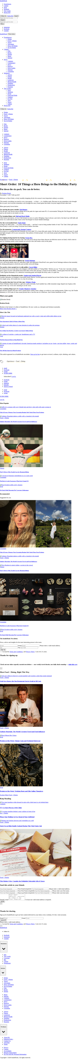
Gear (1, 336)
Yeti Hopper (23, 209)
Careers (6, 1049)
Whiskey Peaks (31, 282)
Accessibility (8, 1051)
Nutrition (10, 83)
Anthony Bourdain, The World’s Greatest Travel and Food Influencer (18, 421)
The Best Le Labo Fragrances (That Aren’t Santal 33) (14, 481)
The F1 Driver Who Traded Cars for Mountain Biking (14, 472)
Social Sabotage (30, 260)
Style (5, 7)
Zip (19, 647)
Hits (5, 955)
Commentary (11, 63)
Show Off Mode (13, 46)
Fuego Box (28, 238)
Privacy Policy (30, 651)
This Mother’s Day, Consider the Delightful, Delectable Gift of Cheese (22, 881)
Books (10, 53)
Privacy (6, 1047)
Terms (6, 1044)
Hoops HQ (7, 12)
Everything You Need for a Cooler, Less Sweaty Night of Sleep (16, 330)
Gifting (10, 104)
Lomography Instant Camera (21, 229)
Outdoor (10, 97)
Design (10, 54)
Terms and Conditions (16, 651)
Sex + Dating (4, 813)
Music (9, 56)
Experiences (7, 4)
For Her (10, 99)
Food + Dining (12, 41)
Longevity (11, 80)
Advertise (7, 1042)
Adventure (11, 44)
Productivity (11, 85)
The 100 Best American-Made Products (10, 350)
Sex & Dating (12, 47)
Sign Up (3, 649)
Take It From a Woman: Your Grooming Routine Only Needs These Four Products (22, 412)
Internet (10, 58)
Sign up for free (35, 354)
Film (9, 51)
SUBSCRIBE (8, 373)
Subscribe (10, 16)
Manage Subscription (10, 1052)
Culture (6, 6)
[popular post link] (25, 407)
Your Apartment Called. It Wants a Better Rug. (12, 321)
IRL (5, 960)
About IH (7, 1037)
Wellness (6, 9)
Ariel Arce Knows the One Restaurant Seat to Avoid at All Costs (20, 681)
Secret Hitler (33, 267)
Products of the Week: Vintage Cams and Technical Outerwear (20, 741)
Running (10, 87)
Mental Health (12, 82)
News (9, 64)
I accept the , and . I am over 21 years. (24, 651)
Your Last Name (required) (26, 893)
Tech (9, 100)
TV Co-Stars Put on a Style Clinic (11, 807)
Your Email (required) (24, 889)
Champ (6, 961)
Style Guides (11, 68)
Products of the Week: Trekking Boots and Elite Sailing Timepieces (21, 791)
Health (10, 78)
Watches (10, 70)
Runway (10, 66)
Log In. (14, 376)
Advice (10, 75)
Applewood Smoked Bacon (32, 275)
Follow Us (3, 16)
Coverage (7, 958)
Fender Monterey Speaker (27, 289)
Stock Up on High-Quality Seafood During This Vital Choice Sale (21, 826)
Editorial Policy (8, 1039)
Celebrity (10, 61)
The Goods (7, 11)
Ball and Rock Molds (22, 216)
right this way (72, 664)
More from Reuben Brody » (8, 308)
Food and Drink (12, 95)
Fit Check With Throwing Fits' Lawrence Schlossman (14, 490)
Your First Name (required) (26, 891)
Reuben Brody (6, 193)
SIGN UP (3, 920)
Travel (9, 42)
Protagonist (7, 963)
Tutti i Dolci (21, 223)
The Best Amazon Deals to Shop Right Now (11, 339)
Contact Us (7, 1041)
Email (19, 645)
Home (9, 93)
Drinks (10, 39)
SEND (2, 901)
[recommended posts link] (26, 676)
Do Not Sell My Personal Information (15, 1054)
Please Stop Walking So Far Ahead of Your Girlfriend (17, 817)
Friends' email (4, 899)
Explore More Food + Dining (9, 795)
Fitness (10, 76)
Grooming (11, 71)
